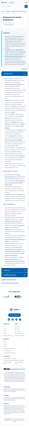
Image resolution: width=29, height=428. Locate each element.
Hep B (5, 329)
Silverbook (15, 259)
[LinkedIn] (9, 319)
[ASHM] (4, 2)
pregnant (14, 122)
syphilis (14, 106)
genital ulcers (18, 221)
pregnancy (7, 118)
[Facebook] (13, 319)
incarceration (21, 155)
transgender (19, 49)
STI (6, 64)
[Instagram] (20, 319)
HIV (14, 151)
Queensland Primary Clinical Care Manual (14, 261)
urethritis (12, 221)
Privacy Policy (17, 326)
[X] (16, 319)
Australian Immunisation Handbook (13, 140)
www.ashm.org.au (7, 413)
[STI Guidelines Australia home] (11, 2)
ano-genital (20, 194)
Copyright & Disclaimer (19, 333)
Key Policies (17, 329)
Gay (6, 49)
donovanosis (20, 130)
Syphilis (5, 333)
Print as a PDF (8, 24)
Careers (5, 344)
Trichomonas (8, 100)
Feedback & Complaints (20, 335)
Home (2, 11)
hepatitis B (11, 136)
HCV (19, 147)
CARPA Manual (8, 259)
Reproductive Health (8, 335)
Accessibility (17, 331)
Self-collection (15, 283)
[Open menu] (26, 2)
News (5, 341)
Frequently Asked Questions (10, 352)
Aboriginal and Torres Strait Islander (13, 56)
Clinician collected (5, 283)
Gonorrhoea (7, 229)
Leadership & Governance (9, 348)
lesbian (9, 49)
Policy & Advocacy (7, 350)
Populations (7, 11)
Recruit (5, 346)
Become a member (14, 315)
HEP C (5, 331)
